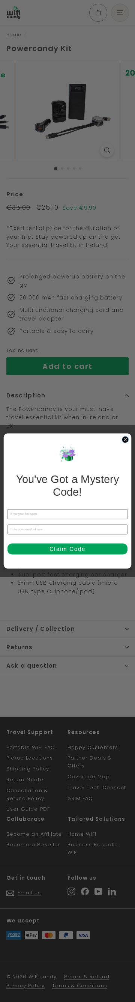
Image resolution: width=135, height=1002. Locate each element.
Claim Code (68, 549)
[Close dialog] (125, 439)
